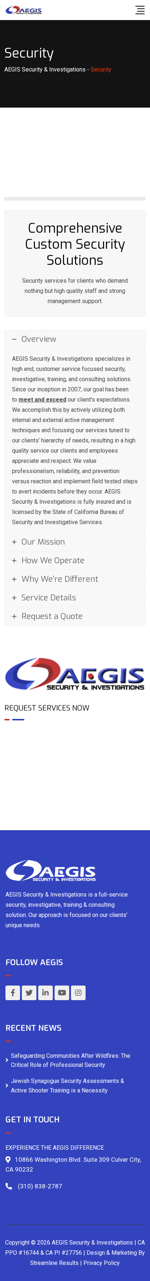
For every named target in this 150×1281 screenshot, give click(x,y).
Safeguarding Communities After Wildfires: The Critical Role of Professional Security (70, 1060)
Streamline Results (54, 1262)
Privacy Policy (101, 1262)
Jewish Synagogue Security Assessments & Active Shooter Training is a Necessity (67, 1085)
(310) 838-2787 (40, 1186)
